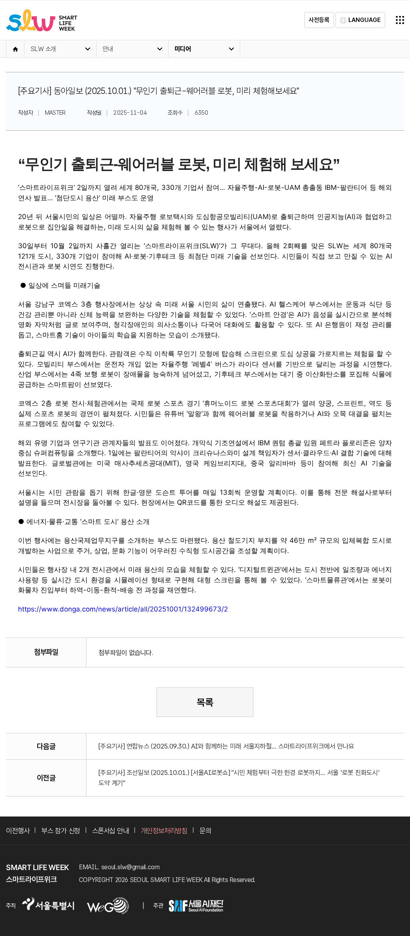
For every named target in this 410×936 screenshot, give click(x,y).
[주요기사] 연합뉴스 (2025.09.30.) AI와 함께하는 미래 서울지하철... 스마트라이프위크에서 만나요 (226, 746)
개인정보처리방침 (164, 830)
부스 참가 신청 (60, 830)
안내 (107, 49)
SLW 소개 (43, 49)
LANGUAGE (364, 20)
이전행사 (17, 830)
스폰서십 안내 (110, 830)
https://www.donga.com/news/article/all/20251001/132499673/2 (123, 609)
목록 (205, 702)
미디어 (183, 49)
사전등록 (319, 20)
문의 (205, 830)
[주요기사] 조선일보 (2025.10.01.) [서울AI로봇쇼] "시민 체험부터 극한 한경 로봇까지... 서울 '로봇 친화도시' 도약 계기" (239, 778)
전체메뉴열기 (400, 20)
